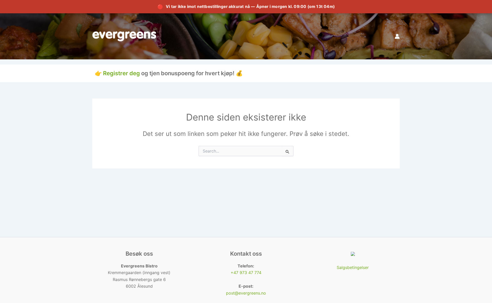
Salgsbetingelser (353, 267)
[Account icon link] (397, 36)
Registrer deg (121, 73)
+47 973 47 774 (246, 272)
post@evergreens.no (246, 293)
